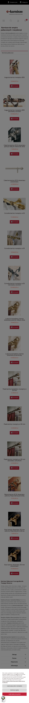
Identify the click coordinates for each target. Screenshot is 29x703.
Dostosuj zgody (14, 690)
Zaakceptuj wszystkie (15, 694)
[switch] (3, 701)
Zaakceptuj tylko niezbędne (14, 686)
